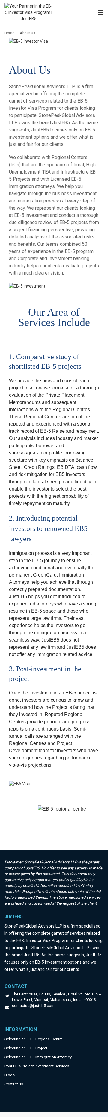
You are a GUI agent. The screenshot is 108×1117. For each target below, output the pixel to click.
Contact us (13, 1084)
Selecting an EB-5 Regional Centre (33, 1039)
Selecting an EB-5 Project (25, 1048)
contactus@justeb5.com (33, 1006)
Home (9, 33)
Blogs (9, 1075)
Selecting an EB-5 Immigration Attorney (38, 1057)
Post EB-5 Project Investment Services (36, 1066)
